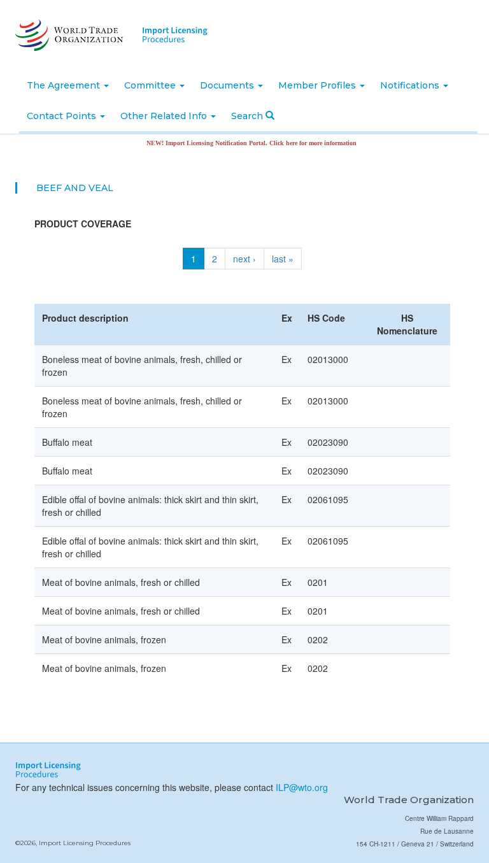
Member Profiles (318, 85)
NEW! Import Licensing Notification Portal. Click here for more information (243, 142)
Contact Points (63, 116)
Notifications (411, 85)
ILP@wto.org (302, 787)
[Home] (67, 35)
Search (248, 116)
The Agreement (65, 85)
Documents (228, 85)
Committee (151, 85)
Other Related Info (164, 116)
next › (244, 258)
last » (283, 258)
